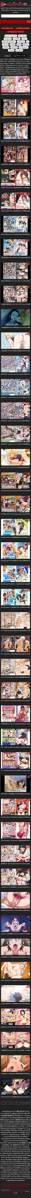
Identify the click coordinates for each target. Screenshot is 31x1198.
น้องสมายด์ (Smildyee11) (9, 41)
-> (16, 1103)
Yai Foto (24, 38)
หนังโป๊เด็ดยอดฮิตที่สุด (22, 28)
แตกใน (19, 44)
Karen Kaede (22, 35)
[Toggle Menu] (28, 21)
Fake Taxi (5, 44)
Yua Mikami (17, 38)
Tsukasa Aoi (8, 38)
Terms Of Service (22, 1186)
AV (27, 41)
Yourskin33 (19, 50)
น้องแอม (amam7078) (10, 35)
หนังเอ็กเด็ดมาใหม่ (7, 28)
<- (5, 1103)
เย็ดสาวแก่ (25, 44)
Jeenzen (11, 50)
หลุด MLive (14, 47)
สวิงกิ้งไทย (6, 47)
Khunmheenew (23, 47)
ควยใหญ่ (12, 44)
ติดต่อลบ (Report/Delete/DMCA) (11, 1184)
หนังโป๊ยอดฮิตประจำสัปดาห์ (15, 32)
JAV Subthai (21, 41)
